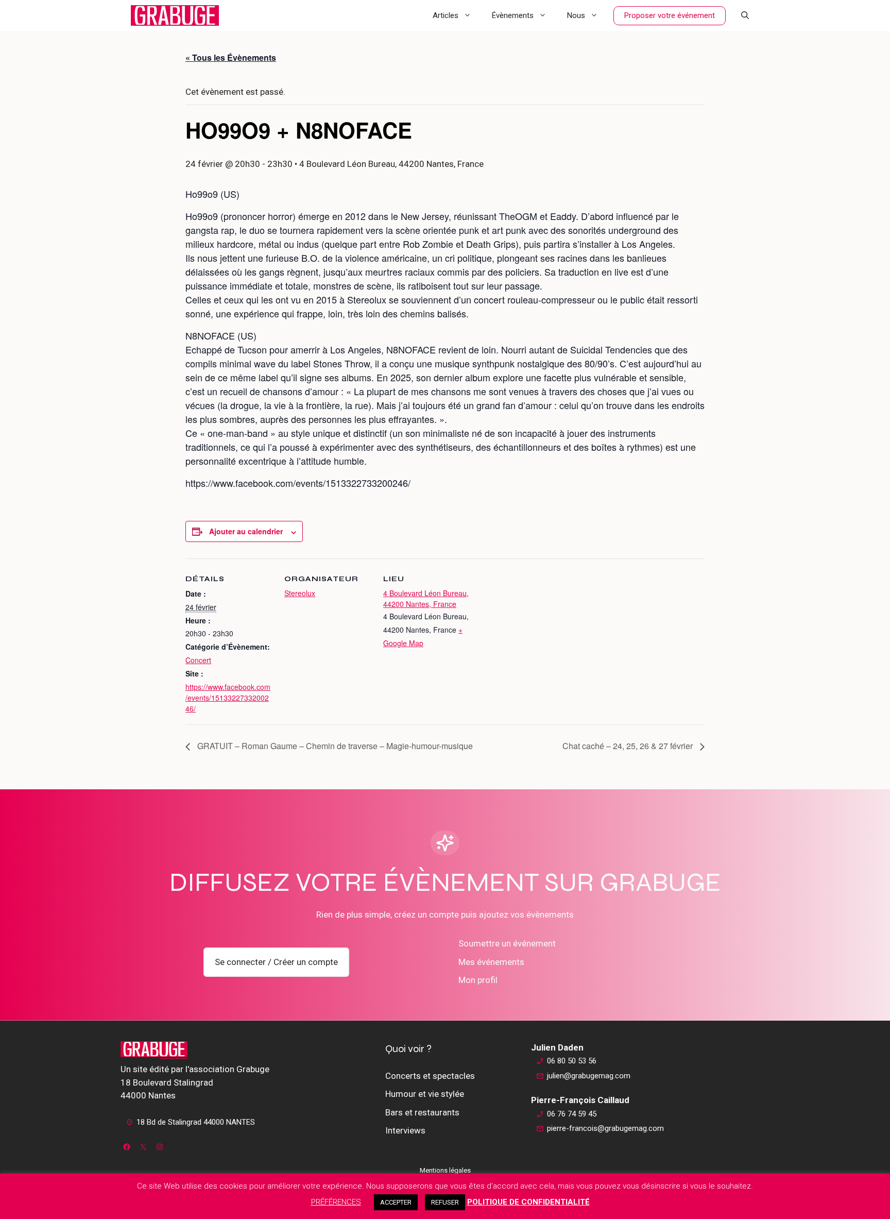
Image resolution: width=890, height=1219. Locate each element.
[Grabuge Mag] (175, 15)
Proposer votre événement (669, 15)
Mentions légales (445, 1170)
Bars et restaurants (422, 1112)
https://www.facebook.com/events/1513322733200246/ (227, 698)
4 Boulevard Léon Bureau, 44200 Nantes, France (426, 598)
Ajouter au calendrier (246, 531)
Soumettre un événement (507, 943)
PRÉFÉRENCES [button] (336, 1202)
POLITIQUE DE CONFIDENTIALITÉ (528, 1202)
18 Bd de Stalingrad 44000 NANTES (195, 1122)
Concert (198, 660)
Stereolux (299, 593)
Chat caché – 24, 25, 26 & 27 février (628, 746)
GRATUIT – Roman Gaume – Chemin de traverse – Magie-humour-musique (334, 746)
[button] (745, 15)
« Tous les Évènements (230, 57)
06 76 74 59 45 (571, 1114)
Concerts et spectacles (430, 1076)
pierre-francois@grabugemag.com (605, 1128)
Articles (445, 15)
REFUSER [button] (445, 1202)
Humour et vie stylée (424, 1094)
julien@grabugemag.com (588, 1075)
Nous (576, 15)
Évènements (513, 15)
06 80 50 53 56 (571, 1060)
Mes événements (491, 962)
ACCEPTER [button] (396, 1202)
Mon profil (478, 980)
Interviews (405, 1130)
